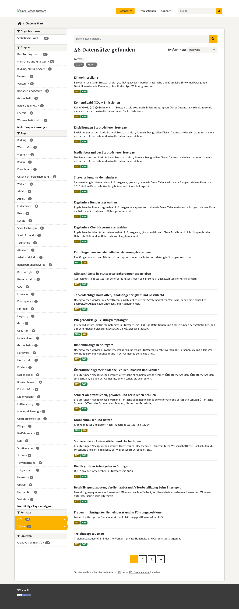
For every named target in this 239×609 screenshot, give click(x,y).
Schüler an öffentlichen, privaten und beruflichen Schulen (115, 395)
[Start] (20, 23)
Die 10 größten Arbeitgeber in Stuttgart (102, 466)
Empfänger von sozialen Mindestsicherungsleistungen (112, 252)
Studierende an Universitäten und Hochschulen (107, 441)
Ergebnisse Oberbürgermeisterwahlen (100, 227)
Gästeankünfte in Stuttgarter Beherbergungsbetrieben (112, 273)
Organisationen (147, 11)
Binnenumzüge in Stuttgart (93, 345)
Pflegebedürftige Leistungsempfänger (101, 320)
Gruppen (166, 11)
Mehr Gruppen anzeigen (32, 127)
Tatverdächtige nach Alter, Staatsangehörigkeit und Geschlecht (119, 295)
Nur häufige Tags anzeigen (34, 506)
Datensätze (125, 11)
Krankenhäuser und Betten (93, 420)
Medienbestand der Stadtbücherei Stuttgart (104, 152)
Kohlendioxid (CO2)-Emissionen (97, 102)
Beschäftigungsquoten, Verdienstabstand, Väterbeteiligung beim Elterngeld (127, 487)
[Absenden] (219, 11)
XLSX (84, 91)
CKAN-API (23, 590)
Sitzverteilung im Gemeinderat (95, 177)
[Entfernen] (82, 64)
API (119, 572)
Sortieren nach (177, 49)
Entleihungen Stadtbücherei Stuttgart (100, 127)
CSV (77, 91)
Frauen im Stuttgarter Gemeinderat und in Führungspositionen (118, 512)
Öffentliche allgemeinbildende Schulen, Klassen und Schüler (116, 370)
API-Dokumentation (139, 572)
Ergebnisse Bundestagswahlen (95, 202)
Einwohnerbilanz (86, 77)
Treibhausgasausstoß (89, 533)
